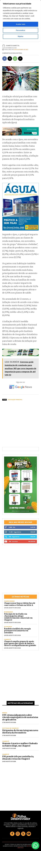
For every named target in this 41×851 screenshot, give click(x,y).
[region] (20, 20)
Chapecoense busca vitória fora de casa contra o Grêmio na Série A (19, 604)
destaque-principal (15, 399)
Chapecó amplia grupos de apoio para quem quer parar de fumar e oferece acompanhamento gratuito (20, 643)
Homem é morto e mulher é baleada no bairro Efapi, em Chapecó (19, 744)
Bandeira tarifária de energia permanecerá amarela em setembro (17, 631)
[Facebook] (4, 58)
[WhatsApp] (15, 58)
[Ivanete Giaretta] (4, 45)
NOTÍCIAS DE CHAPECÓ (10, 728)
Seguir (32, 532)
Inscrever (31, 541)
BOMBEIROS (8, 612)
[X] (10, 58)
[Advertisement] (20, 424)
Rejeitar (20, 36)
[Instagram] (18, 834)
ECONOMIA (8, 627)
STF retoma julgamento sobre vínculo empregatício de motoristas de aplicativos (20, 717)
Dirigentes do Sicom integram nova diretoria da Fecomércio (20, 731)
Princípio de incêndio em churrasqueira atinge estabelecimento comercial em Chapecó (18, 617)
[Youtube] (29, 834)
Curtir (32, 527)
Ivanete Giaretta (12, 45)
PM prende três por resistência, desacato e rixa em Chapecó (18, 757)
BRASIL (4, 713)
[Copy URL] (20, 58)
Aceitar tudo (20, 24)
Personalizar (20, 30)
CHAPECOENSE (9, 601)
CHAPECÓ (7, 639)
